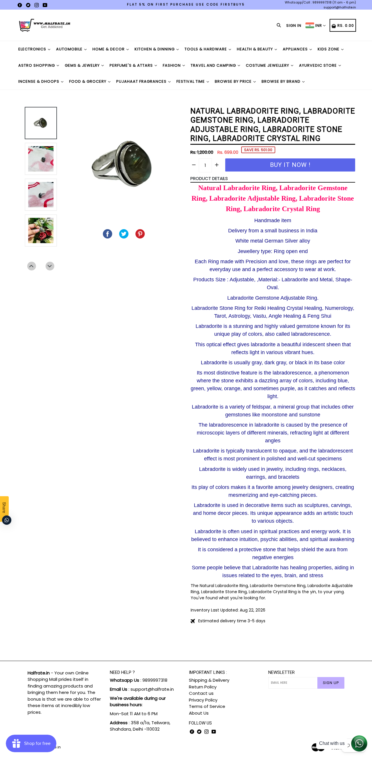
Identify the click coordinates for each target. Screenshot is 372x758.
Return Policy (203, 687)
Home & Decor (109, 49)
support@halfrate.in (339, 7)
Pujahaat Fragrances (142, 81)
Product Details (209, 178)
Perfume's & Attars (132, 65)
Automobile (70, 49)
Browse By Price (234, 81)
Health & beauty (255, 49)
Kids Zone (329, 49)
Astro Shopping (37, 65)
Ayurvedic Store (318, 65)
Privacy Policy (203, 700)
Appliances (296, 49)
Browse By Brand (282, 81)
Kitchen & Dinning (155, 49)
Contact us (201, 693)
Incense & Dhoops (39, 81)
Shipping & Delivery (209, 680)
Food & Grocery (88, 81)
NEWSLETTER (281, 672)
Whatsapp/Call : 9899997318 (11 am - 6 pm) (320, 2)
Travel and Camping (214, 65)
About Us (199, 713)
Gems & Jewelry (83, 65)
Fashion (172, 65)
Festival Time (191, 81)
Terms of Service (207, 706)
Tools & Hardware (206, 49)
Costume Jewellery (268, 65)
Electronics (32, 49)
